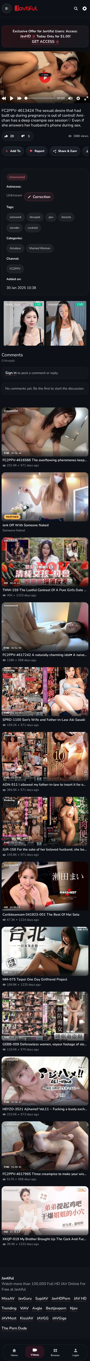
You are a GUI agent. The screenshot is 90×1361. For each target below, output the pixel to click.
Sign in (11, 372)
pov (51, 217)
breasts (66, 217)
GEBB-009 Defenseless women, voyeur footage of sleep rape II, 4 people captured (45, 1044)
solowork (15, 217)
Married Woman (39, 248)
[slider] (39, 98)
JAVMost (9, 1318)
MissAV (8, 1298)
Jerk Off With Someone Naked (26, 525)
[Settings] (84, 8)
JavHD (25, 36)
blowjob (35, 217)
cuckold (33, 228)
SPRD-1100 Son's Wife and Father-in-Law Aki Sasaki (44, 720)
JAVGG (43, 1318)
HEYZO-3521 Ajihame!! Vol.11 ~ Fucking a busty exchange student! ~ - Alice (45, 1109)
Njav (74, 1308)
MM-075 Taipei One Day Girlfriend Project (35, 979)
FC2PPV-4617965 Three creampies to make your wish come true (45, 1174)
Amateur (15, 248)
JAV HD (80, 1298)
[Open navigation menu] (7, 8)
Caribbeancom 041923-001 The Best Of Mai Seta (41, 914)
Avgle (37, 1308)
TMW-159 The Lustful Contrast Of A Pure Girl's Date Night (45, 590)
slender (14, 228)
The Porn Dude (14, 1328)
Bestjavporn (56, 1308)
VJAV (24, 1308)
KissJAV (26, 1318)
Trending (9, 1308)
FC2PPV (15, 269)
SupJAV (41, 1298)
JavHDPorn (61, 1298)
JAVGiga (59, 1318)
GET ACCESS (43, 41)
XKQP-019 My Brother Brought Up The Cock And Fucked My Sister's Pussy (45, 1239)
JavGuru (25, 1298)
